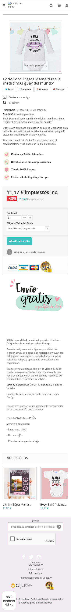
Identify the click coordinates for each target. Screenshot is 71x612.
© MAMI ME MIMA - (35, 599)
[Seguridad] (21, 585)
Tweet (10, 89)
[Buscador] (51, 6)
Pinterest (60, 89)
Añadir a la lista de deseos (29, 252)
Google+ (43, 89)
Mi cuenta (35, 573)
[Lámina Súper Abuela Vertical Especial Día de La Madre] (20, 483)
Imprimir (14, 103)
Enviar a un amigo (19, 97)
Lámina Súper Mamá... (17, 504)
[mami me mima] (17, 5)
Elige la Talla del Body (20, 223)
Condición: (9, 114)
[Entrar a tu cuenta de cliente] (67, 6)
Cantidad (12, 213)
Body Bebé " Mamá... (53, 504)
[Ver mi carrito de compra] (60, 6)
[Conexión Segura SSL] (50, 585)
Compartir (25, 89)
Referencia (9, 110)
